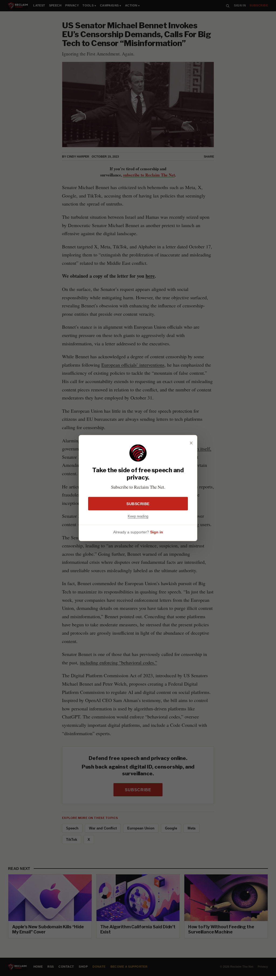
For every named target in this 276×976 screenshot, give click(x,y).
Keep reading (138, 516)
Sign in (156, 532)
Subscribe (138, 503)
